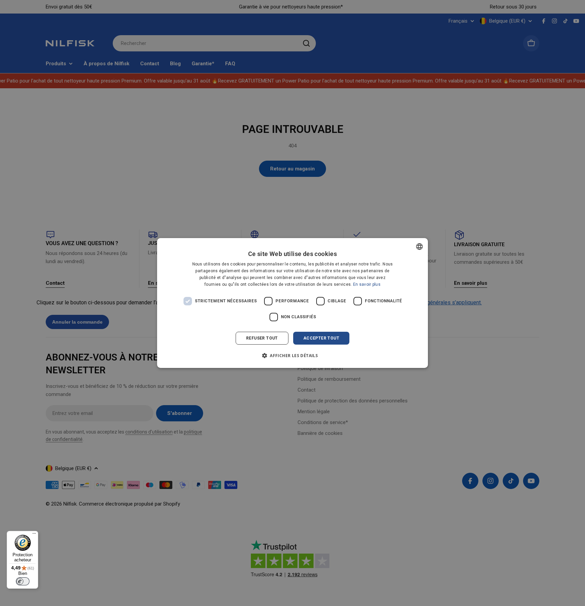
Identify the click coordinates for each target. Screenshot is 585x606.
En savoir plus (367, 284)
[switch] (22, 581)
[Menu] (34, 535)
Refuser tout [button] (262, 338)
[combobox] (419, 246)
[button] (292, 355)
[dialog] (292, 303)
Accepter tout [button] (321, 338)
